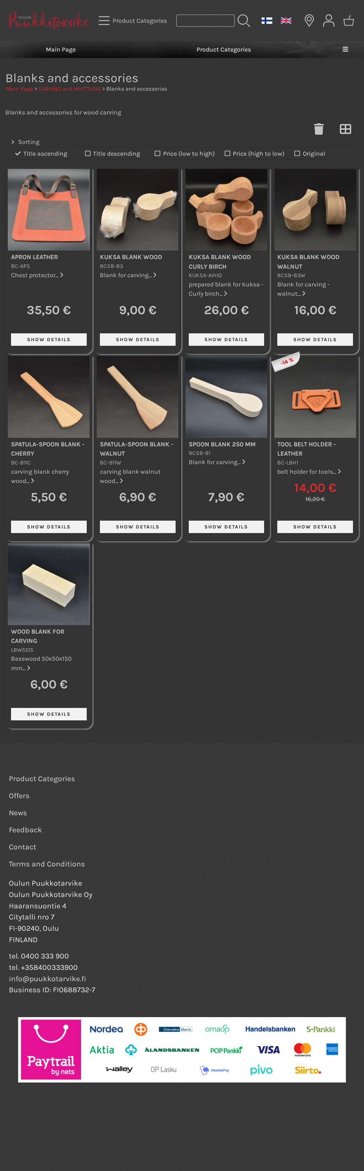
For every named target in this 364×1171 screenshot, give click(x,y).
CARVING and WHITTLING (69, 88)
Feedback (25, 830)
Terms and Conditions (47, 864)
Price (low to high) (189, 153)
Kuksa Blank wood (131, 256)
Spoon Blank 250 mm (222, 444)
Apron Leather (34, 256)
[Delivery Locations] (309, 20)
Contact (22, 847)
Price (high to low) (258, 153)
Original (314, 153)
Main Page (61, 49)
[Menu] (345, 49)
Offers (19, 795)
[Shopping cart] (348, 20)
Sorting (28, 141)
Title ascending (45, 153)
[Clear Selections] (319, 131)
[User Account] (328, 20)
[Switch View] (345, 131)
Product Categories (224, 49)
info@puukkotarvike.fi (47, 978)
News (18, 813)
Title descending (116, 153)
